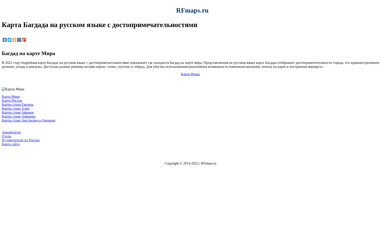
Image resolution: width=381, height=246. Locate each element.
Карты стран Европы (18, 104)
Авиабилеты (11, 132)
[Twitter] (9, 40)
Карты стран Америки (18, 116)
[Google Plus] (24, 40)
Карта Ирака (190, 74)
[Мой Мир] (19, 40)
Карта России (12, 100)
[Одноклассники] (14, 40)
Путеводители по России (21, 140)
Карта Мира (11, 96)
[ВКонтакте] (5, 40)
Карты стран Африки (18, 112)
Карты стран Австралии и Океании (28, 120)
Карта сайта (11, 144)
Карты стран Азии (16, 108)
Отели (6, 136)
